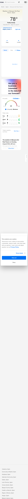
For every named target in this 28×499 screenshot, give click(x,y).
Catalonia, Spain (6, 469)
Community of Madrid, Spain (9, 471)
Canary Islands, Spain (7, 485)
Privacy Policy (14, 247)
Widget (18, 50)
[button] (14, 2)
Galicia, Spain (5, 479)
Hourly (5, 50)
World (2, 7)
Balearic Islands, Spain (7, 498)
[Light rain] (18, 38)
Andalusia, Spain (6, 474)
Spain (7, 7)
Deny (14, 262)
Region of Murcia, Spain (8, 493)
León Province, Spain (7, 482)
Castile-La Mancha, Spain (8, 490)
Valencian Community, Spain (9, 477)
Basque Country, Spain (7, 487)
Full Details (15, 98)
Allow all (14, 257)
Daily (11, 50)
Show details (19, 253)
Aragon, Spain (5, 495)
